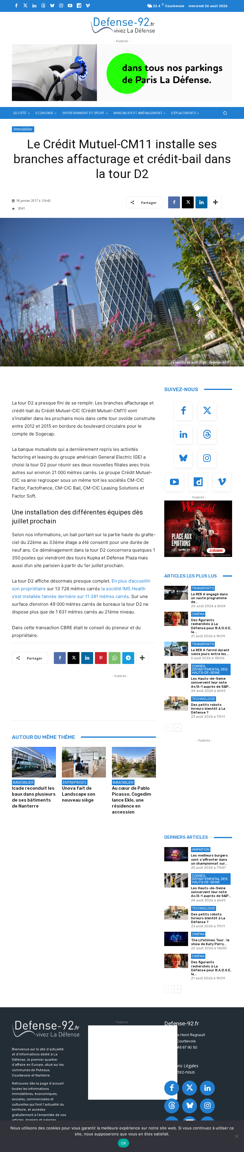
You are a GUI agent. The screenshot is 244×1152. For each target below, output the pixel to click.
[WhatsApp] (115, 658)
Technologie (203, 699)
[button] (225, 113)
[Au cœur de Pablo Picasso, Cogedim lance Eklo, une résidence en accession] (134, 762)
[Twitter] (25, 5)
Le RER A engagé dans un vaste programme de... (209, 598)
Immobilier (23, 129)
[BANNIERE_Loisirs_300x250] (198, 529)
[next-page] (177, 727)
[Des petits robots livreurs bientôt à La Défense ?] (176, 703)
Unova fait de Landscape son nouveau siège (78, 794)
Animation (200, 850)
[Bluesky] (52, 5)
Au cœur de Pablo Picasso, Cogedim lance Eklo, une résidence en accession (131, 800)
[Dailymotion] (78, 5)
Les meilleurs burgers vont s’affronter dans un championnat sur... (209, 859)
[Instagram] (61, 5)
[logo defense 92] (122, 25)
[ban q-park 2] (122, 72)
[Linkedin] (34, 5)
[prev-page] (168, 727)
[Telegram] (128, 658)
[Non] (237, 1136)
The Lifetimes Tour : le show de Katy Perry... (210, 942)
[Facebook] (16, 5)
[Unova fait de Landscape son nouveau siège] (84, 762)
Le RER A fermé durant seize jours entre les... (210, 652)
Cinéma (198, 614)
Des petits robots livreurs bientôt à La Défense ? (208, 709)
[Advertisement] (120, 692)
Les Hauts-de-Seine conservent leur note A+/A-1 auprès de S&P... (211, 682)
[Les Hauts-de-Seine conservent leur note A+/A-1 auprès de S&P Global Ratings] (176, 671)
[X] (188, 202)
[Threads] (43, 5)
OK (123, 1143)
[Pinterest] (101, 658)
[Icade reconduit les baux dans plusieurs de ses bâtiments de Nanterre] (34, 762)
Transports (203, 588)
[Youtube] (69, 5)
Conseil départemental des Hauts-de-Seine (209, 669)
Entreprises (75, 782)
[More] (215, 202)
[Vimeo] (87, 5)
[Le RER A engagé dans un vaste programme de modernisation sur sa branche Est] (176, 593)
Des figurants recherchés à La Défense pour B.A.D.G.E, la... (211, 626)
